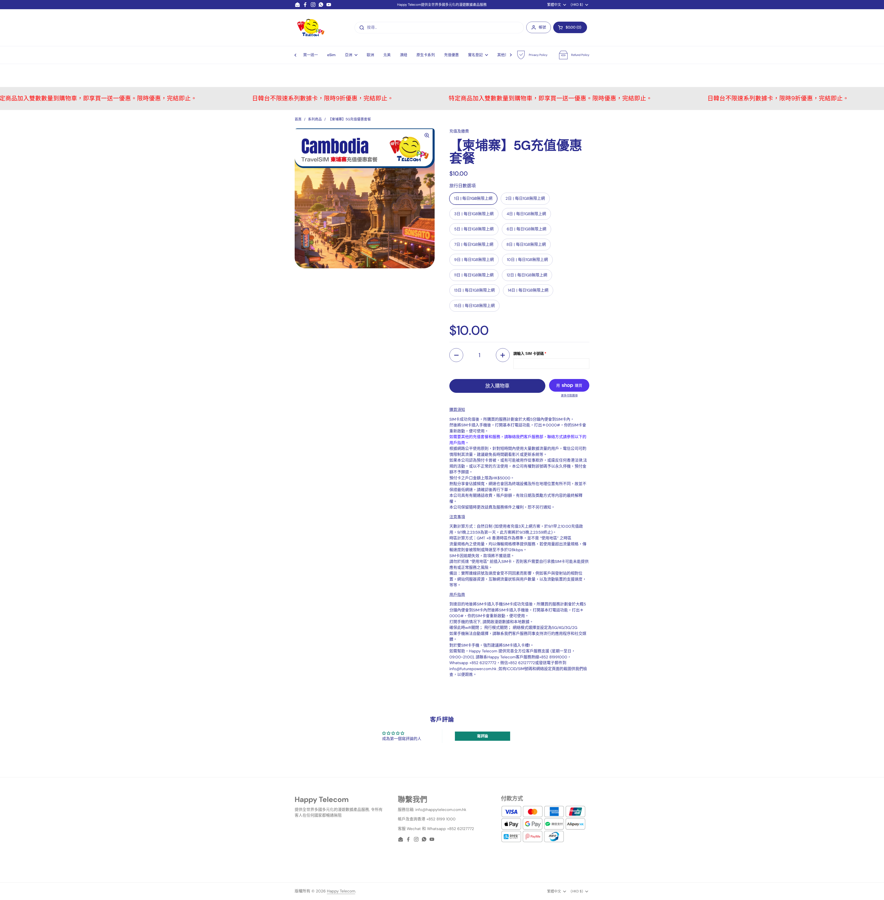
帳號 (542, 27)
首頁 (298, 119)
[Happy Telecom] (311, 27)
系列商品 (315, 119)
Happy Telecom (341, 891)
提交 (360, 27)
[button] (570, 27)
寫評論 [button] (482, 736)
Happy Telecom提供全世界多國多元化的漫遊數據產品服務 (442, 4)
